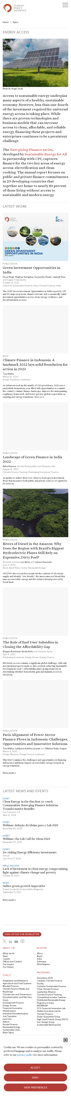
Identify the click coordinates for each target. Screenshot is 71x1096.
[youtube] (16, 941)
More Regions (43, 964)
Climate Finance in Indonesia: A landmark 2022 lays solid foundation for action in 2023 (35, 364)
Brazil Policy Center (18, 568)
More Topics (8, 1032)
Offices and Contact (12, 961)
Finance (54, 472)
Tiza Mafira (8, 374)
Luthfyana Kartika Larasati (27, 748)
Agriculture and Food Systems (17, 983)
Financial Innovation (12, 1008)
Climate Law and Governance (17, 994)
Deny (35, 1077)
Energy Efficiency (11, 754)
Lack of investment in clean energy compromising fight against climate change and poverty (35, 870)
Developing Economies (39, 472)
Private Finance (10, 1024)
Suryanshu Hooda (43, 277)
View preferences (35, 1087)
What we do (8, 953)
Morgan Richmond (12, 651)
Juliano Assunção (43, 562)
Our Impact (8, 964)
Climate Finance (47, 285)
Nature (6, 1021)
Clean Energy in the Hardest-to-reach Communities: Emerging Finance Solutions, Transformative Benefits (30, 805)
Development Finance (13, 1003)
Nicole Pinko (27, 651)
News (6, 883)
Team (5, 956)
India (58, 285)
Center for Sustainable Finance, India (20, 285)
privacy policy (25, 1054)
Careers (6, 959)
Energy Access (32, 657)
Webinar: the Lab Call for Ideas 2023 (26, 839)
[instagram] (22, 941)
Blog (6, 356)
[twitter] (4, 941)
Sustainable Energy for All (46, 154)
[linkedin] (10, 941)
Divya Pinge (8, 277)
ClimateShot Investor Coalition (51, 997)
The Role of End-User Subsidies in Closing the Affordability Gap (30, 644)
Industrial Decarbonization (15, 1013)
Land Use (7, 1019)
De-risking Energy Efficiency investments (29, 852)
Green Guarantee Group (48, 1016)
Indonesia (25, 379)
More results (9, 773)
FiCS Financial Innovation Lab (51, 1008)
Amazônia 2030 (45, 978)
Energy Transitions (11, 379)
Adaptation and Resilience (15, 980)
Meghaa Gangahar (24, 277)
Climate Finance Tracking (15, 472)
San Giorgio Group (45, 1022)
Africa (40, 953)
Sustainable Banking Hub (49, 1025)
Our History (8, 967)
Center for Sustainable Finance (51, 986)
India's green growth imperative (24, 886)
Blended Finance (11, 986)
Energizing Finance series (31, 149)
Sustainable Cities (11, 1030)
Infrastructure (9, 1011)
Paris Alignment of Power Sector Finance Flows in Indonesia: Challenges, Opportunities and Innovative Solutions (35, 739)
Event (6, 798)
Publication (10, 264)
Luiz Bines (25, 562)
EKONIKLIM (42, 1005)
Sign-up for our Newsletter (22, 934)
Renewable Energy (37, 568)
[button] (65, 1040)
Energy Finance (47, 657)
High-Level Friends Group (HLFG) (52, 1019)
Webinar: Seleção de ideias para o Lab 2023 (30, 825)
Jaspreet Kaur (59, 277)
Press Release (11, 866)
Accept (36, 1067)
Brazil (5, 568)
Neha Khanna (9, 466)
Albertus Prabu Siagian (56, 748)
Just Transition (10, 1016)
